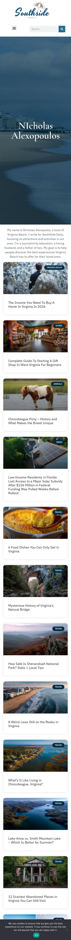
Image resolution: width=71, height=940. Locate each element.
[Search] (62, 29)
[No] (67, 929)
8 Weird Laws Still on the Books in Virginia (33, 724)
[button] (14, 28)
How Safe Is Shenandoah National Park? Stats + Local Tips (33, 665)
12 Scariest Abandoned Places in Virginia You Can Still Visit (32, 898)
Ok (36, 935)
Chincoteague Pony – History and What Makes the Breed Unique (32, 421)
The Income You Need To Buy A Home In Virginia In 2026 (31, 304)
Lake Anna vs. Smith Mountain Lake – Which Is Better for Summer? (34, 840)
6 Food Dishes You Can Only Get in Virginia (33, 549)
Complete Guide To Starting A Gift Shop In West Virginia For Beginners (34, 363)
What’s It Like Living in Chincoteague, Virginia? (25, 782)
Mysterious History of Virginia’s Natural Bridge (31, 607)
